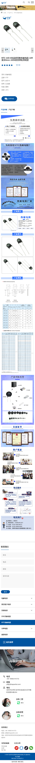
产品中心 (10, 13)
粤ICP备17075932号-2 (17, 758)
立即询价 (11, 98)
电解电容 (4, 598)
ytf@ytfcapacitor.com (13, 684)
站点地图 (17, 756)
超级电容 (4, 634)
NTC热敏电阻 (18, 13)
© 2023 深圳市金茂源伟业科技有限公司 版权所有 (17, 754)
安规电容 (4, 610)
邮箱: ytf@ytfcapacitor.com (9, 733)
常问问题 (4, 746)
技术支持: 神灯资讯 (17, 762)
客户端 (3, 750)
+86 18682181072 (12, 679)
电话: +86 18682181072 (8, 730)
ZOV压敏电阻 (6, 616)
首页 (4, 13)
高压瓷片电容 (6, 604)
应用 (2, 748)
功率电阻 (4, 628)
